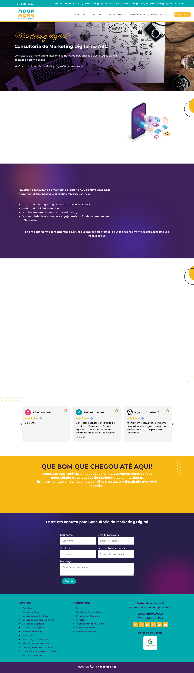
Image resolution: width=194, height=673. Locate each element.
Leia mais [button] (80, 437)
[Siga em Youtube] (165, 624)
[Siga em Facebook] (135, 624)
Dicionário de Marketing (124, 3)
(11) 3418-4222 (25, 3)
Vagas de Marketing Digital (156, 3)
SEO (85, 15)
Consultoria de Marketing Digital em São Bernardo (58, 353)
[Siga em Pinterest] (153, 624)
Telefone (65, 548)
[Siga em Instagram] (141, 624)
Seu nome (66, 535)
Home (58, 3)
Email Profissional (109, 535)
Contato (180, 3)
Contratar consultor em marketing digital (46, 76)
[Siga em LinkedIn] (147, 624)
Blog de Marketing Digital (92, 3)
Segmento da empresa (112, 548)
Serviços (69, 3)
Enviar (68, 581)
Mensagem (67, 561)
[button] (172, 424)
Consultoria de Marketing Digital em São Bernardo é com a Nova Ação (97, 243)
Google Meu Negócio (157, 15)
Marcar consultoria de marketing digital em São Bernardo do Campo (65, 147)
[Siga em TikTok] (159, 624)
